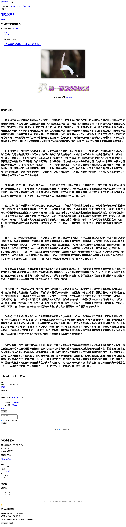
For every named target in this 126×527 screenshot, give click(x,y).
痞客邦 (12, 397)
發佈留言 (3, 423)
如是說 (3, 387)
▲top (2, 408)
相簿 (5, 32)
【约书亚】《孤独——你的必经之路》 (22, 44)
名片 (5, 37)
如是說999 (7, 14)
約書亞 (14, 405)
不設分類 (16, 28)
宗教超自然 (16, 402)
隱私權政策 (73, 501)
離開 (10, 523)
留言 (16, 397)
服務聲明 (80, 501)
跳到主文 (4, 19)
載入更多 (3, 411)
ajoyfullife (69, 97)
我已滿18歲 (4, 523)
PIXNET (49, 501)
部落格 (6, 34)
